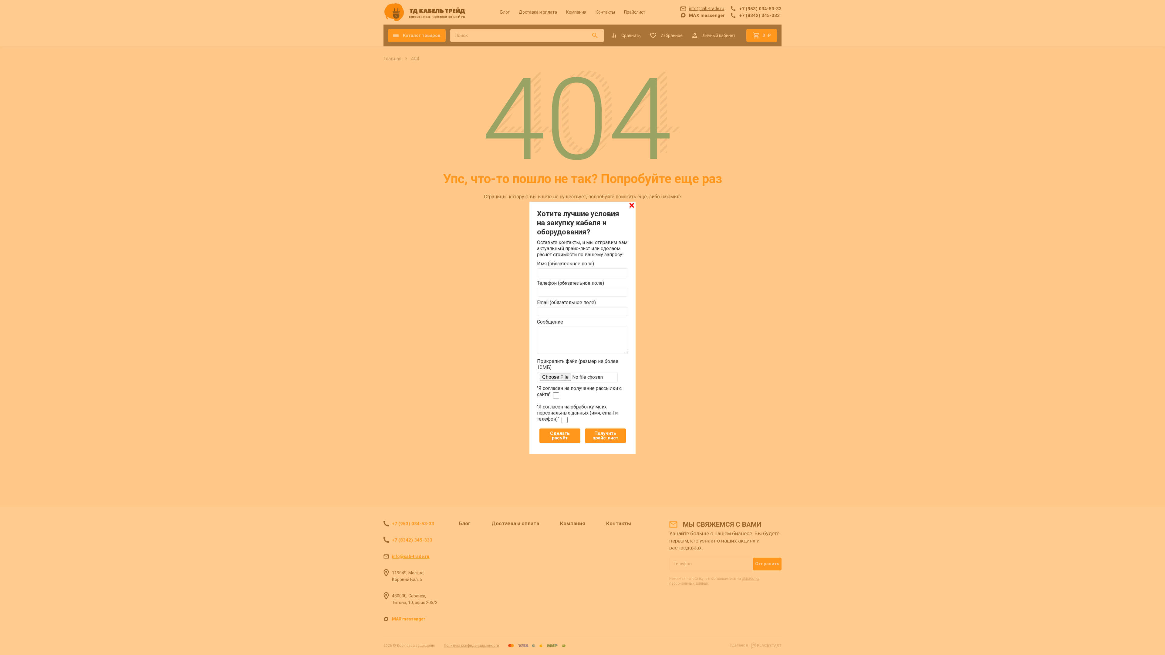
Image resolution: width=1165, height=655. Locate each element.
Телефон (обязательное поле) (570, 283)
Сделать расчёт (560, 436)
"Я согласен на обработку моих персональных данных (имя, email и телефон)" (577, 413)
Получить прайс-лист (605, 436)
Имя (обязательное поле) (565, 264)
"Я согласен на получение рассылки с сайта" (579, 391)
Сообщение (550, 322)
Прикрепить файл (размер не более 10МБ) (577, 364)
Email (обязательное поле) (566, 302)
